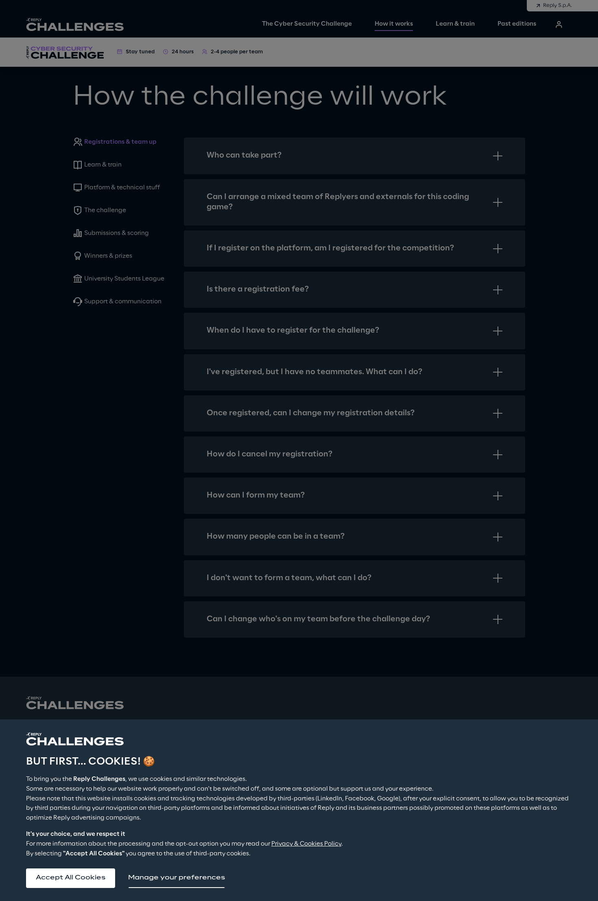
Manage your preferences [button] (176, 878)
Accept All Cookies (70, 878)
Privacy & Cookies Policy (306, 844)
